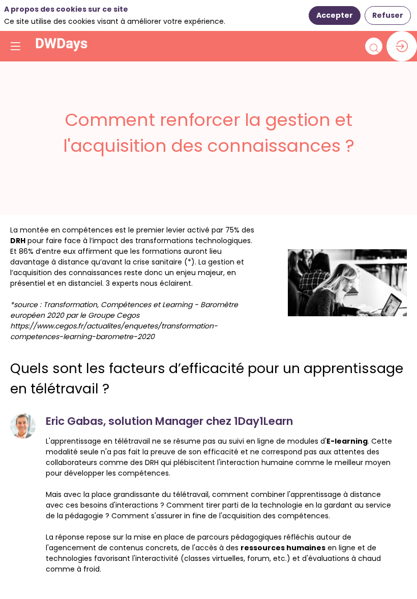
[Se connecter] (401, 46)
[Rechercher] (373, 46)
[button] (15, 46)
